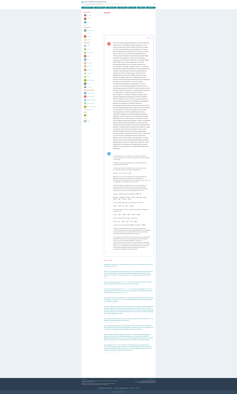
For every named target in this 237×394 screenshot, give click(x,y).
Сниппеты (150, 7)
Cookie (131, 388)
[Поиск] (154, 3)
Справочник (111, 7)
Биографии (122, 7)
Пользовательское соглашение (105, 388)
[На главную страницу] (82, 3)
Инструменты (99, 7)
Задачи (141, 7)
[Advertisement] (129, 24)
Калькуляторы (87, 7)
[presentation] (118, 43)
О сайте (137, 388)
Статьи (132, 7)
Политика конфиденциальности (121, 388)
